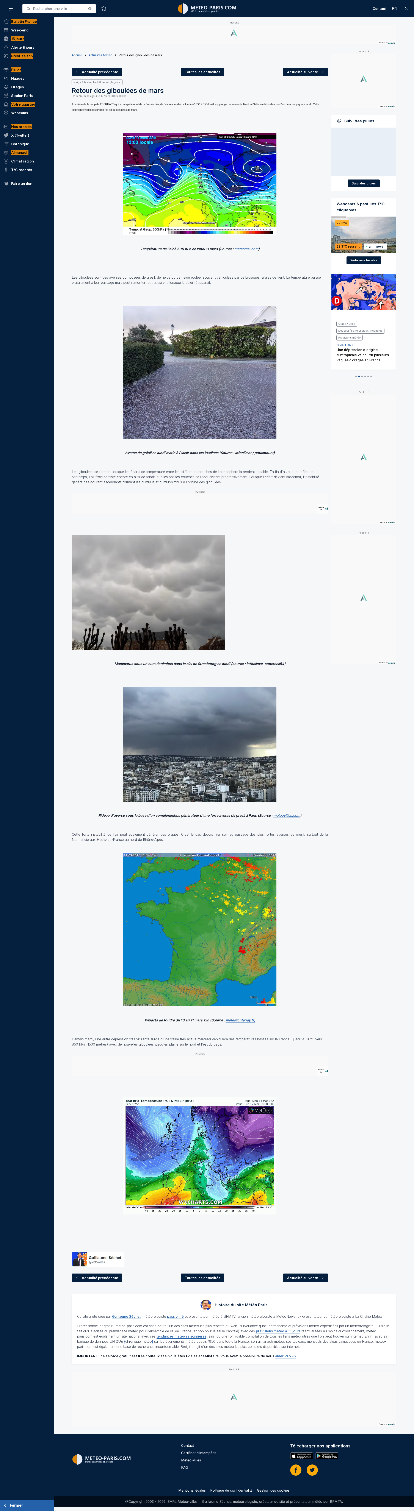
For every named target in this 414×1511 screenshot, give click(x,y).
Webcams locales (363, 260)
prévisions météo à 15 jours (278, 1331)
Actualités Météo (100, 55)
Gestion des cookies (273, 1490)
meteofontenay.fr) (240, 1020)
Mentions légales (192, 1490)
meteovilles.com (286, 815)
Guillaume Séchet (126, 1316)
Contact (379, 8)
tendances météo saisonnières (181, 1336)
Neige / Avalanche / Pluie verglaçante (97, 82)
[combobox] (59, 8)
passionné (175, 1316)
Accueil (77, 55)
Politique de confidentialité (231, 1490)
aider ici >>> (285, 1356)
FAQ (184, 1467)
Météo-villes (191, 1460)
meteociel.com (246, 249)
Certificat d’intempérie (198, 1453)
